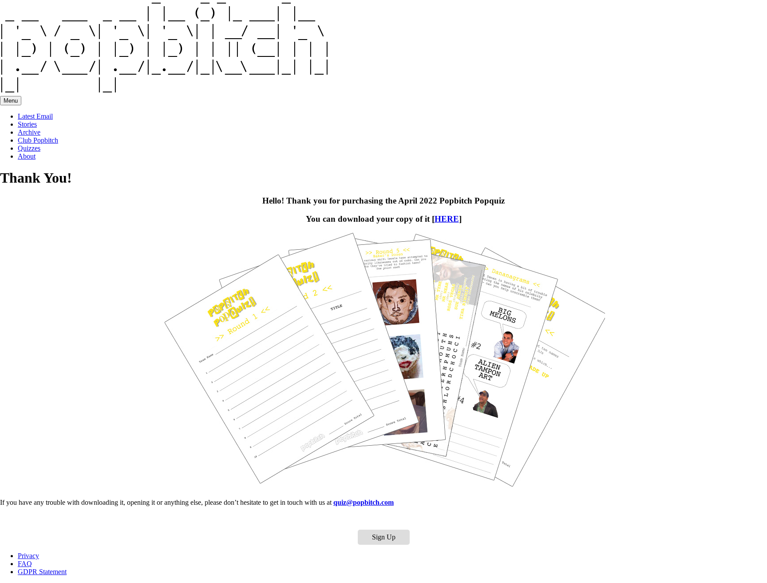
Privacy (28, 555)
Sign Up (383, 537)
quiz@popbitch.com (363, 502)
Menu (11, 100)
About (27, 156)
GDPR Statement (42, 571)
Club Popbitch (38, 140)
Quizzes (29, 148)
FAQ (25, 563)
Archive (29, 132)
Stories (27, 124)
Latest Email (35, 116)
